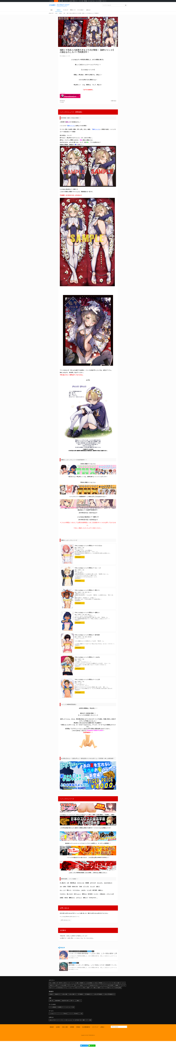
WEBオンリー (75, 1)
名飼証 (61, 897)
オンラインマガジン (60, 1020)
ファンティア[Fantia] (63, 1013)
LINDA (64, 886)
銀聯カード (79, 1000)
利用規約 (78, 1027)
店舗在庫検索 (57, 1000)
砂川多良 (90, 894)
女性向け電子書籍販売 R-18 (109, 994)
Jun (61, 886)
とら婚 (70, 1)
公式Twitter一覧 (78, 1020)
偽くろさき (70, 894)
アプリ (86, 985)
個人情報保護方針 (86, 1027)
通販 (59, 1)
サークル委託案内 (53, 1007)
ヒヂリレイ (79, 897)
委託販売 (52, 1027)
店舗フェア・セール (121, 982)
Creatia (108, 987)
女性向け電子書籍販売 (98, 994)
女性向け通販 (64, 994)
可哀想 (69, 886)
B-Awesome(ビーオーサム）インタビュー (65, 987)
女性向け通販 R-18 (72, 994)
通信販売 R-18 (57, 994)
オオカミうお (80, 883)
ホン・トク (63, 890)
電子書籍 (85, 1)
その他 (95, 982)
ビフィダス (86, 886)
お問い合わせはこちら (65, 920)
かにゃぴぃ (100, 883)
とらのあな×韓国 (63, 985)
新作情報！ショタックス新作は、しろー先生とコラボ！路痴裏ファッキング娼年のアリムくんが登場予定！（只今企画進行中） (111, 965)
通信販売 (81, 982)
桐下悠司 (95, 890)
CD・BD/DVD (59, 982)
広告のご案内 (65, 1027)
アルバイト (104, 1)
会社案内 (58, 1027)
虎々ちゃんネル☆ (69, 1020)
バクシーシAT (110, 894)
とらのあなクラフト (53, 1013)
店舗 (62, 1)
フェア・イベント (71, 982)
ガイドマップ (95, 1027)
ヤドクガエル (76, 890)
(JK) (68, 883)
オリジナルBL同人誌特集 (116, 987)
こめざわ (83, 890)
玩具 (65, 982)
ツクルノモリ (122, 985)
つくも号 (89, 890)
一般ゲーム (76, 985)
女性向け (59, 9)
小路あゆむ (102, 894)
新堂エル (84, 894)
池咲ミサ (68, 122)
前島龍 (87, 883)
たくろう (96, 894)
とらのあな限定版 (89, 982)
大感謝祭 (116, 985)
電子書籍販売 (80, 994)
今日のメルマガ (78, 987)
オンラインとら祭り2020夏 (108, 985)
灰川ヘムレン (77, 894)
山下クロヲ (93, 883)
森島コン (100, 890)
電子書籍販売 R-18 (88, 994)
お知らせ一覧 (52, 1020)
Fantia (84, 987)
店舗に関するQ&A (65, 1000)
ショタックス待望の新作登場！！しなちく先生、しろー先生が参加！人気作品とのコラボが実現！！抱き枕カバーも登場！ (109, 953)
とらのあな (51, 1)
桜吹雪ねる (73, 883)
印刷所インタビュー (101, 987)
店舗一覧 (51, 1000)
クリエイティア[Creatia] (73, 1013)
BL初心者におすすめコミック (95, 985)
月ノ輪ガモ (63, 883)
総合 (52, 9)
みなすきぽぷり (108, 883)
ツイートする (84, 1045)
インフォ (56, 1)
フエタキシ (63, 894)
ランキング (65, 9)
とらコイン (66, 1)
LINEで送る (93, 1045)
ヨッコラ (92, 886)
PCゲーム (70, 985)
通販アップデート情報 (91, 987)
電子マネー (73, 1000)
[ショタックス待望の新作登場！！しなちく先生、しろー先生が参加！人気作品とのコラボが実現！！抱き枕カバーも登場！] (63, 955)
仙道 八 (98, 886)
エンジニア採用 (98, 1)
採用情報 (72, 1027)
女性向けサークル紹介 (54, 985)
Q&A (73, 1007)
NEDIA (66, 897)
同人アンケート (52, 987)
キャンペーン (106, 982)
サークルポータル (91, 1)
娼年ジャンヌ (70, 125)
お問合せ (102, 1027)
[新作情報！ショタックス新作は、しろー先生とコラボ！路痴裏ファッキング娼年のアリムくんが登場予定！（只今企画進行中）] (63, 966)
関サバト (69, 890)
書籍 (54, 982)
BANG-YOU (75, 886)
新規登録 (60, 1007)
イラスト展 (81, 1)
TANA (80, 886)
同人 (50, 982)
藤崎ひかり (72, 897)
